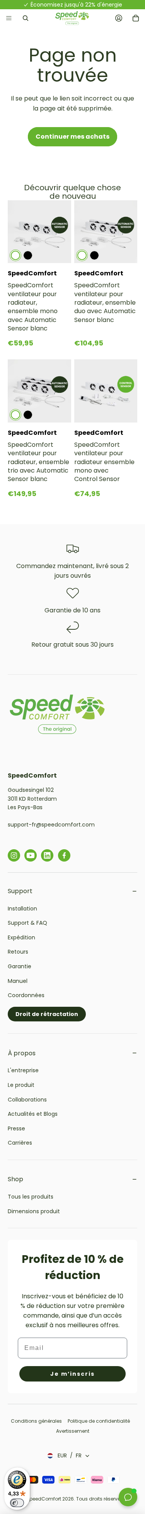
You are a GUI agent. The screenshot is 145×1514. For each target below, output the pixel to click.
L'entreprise (23, 1070)
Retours (18, 952)
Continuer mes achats (72, 136)
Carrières (20, 1143)
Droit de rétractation (46, 1014)
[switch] (17, 1503)
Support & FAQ (27, 923)
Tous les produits (30, 1196)
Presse (16, 1128)
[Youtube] (30, 855)
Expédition (21, 937)
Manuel (17, 981)
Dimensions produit (34, 1211)
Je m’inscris (72, 1374)
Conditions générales (37, 1421)
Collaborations (27, 1099)
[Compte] (118, 18)
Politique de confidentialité (99, 1421)
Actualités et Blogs (33, 1114)
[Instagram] (14, 855)
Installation (22, 908)
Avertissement (72, 1431)
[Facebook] (64, 855)
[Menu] (9, 18)
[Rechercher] (25, 18)
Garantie (19, 966)
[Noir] (27, 255)
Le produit (21, 1085)
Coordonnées (26, 995)
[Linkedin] (47, 855)
